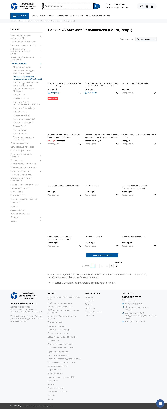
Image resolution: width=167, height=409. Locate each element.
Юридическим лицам (98, 15)
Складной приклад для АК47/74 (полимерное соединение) (135, 187)
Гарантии (89, 300)
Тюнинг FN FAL (20, 133)
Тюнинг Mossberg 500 (23, 122)
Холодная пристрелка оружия (24, 184)
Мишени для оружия (20, 188)
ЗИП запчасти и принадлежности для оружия (20, 51)
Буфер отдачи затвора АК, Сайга (135, 83)
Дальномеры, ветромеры (22, 147)
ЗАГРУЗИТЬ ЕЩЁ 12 (102, 255)
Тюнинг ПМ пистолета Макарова (23, 90)
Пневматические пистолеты (23, 167)
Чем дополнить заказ (20, 213)
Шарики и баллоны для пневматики (21, 179)
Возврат (89, 304)
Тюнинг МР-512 (20, 111)
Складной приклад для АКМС (134, 237)
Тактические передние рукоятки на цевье (24, 72)
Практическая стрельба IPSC (24, 199)
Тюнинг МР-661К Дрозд (24, 108)
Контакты (62, 15)
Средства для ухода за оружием (21, 155)
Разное (13, 206)
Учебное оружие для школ (23, 42)
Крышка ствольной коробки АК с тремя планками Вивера (64, 84)
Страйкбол (15, 203)
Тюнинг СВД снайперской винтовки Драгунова (25, 84)
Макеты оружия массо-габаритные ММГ (21, 37)
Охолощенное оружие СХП (23, 45)
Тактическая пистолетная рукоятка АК (63, 186)
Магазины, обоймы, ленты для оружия (22, 58)
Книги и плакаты (18, 195)
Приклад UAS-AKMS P (93, 237)
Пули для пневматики (20, 171)
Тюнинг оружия (18, 63)
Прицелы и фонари (19, 143)
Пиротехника (16, 192)
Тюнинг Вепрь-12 (21, 98)
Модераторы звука (22, 67)
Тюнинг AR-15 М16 (21, 115)
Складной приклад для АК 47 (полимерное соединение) (59, 238)
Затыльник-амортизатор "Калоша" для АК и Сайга (139, 135)
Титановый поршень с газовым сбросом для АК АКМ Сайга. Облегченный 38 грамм (102, 84)
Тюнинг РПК (19, 95)
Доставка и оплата (43, 15)
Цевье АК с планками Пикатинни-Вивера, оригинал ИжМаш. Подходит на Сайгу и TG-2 (102, 135)
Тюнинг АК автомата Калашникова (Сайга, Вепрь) (27, 78)
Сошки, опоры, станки (20, 150)
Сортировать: (126, 39)
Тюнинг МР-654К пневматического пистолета (26, 103)
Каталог (21, 15)
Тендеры (89, 297)
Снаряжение (16, 160)
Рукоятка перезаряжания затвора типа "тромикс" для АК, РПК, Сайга (64, 135)
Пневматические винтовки (23, 164)
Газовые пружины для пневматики (23, 138)
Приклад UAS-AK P (92, 186)
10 (111, 266)
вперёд (118, 262)
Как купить (76, 15)
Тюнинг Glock (19, 126)
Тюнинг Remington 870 (24, 119)
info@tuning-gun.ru (114, 7)
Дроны (13, 221)
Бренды (14, 217)
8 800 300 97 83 (115, 4)
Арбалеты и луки (18, 210)
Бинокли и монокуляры (21, 175)
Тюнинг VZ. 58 (19, 130)
